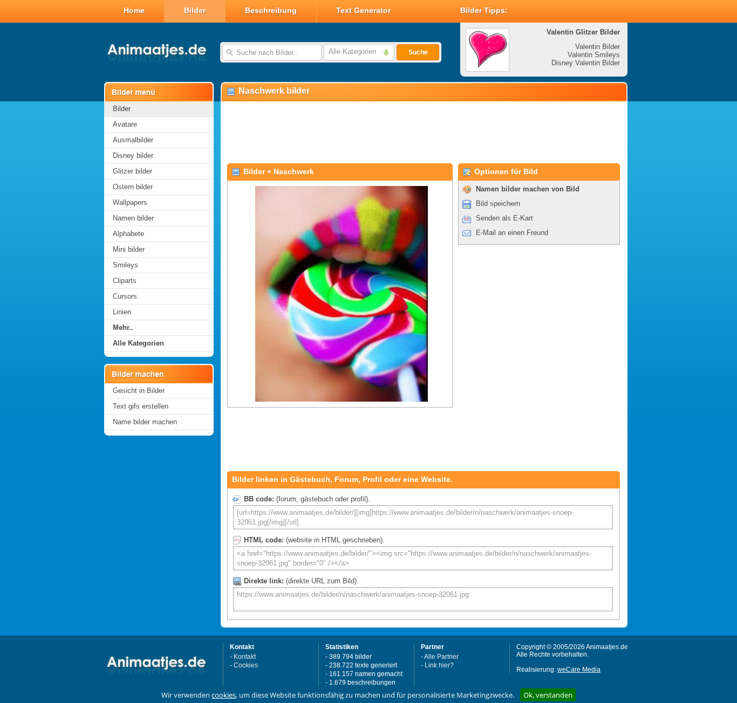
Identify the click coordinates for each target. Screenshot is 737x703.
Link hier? (439, 665)
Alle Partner (441, 656)
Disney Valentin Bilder (585, 63)
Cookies (246, 665)
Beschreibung (271, 10)
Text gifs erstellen (140, 406)
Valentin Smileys (594, 55)
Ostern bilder (133, 187)
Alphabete (128, 234)
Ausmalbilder (133, 140)
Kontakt (245, 656)
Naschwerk (294, 171)
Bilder (195, 10)
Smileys (125, 265)
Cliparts (125, 281)
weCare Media (578, 669)
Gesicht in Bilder (139, 391)
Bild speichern (498, 203)
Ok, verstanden (547, 695)
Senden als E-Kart (504, 218)
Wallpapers (130, 202)
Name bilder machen (145, 422)
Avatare (125, 124)
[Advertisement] (423, 132)
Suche (418, 52)
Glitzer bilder (132, 171)
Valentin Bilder (597, 47)
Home (134, 10)
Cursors (125, 296)
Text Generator (363, 10)
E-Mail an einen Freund (512, 233)
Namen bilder (133, 218)
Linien (122, 312)
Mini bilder (129, 249)
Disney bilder (133, 155)
